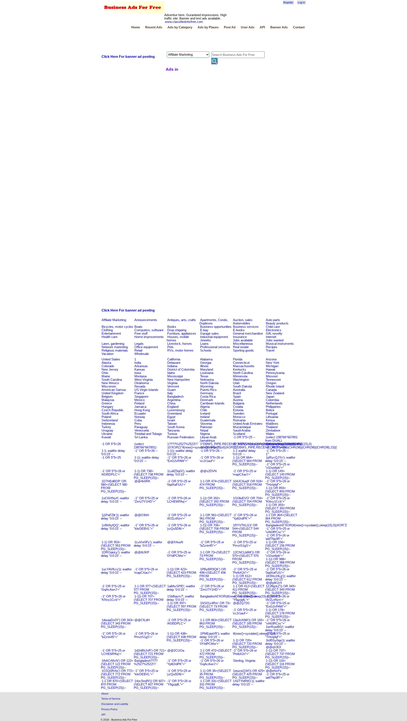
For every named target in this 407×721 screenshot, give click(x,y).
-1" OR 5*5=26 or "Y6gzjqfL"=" (179, 682)
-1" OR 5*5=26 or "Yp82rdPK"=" (244, 516)
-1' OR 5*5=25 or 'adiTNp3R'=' (277, 676)
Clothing (107, 330)
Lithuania (272, 417)
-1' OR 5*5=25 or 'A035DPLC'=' (179, 621)
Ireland (204, 417)
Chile (203, 410)
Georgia (205, 362)
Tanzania (173, 430)
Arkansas (141, 366)
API (262, 27)
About (104, 693)
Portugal (271, 413)
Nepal (204, 430)
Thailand (271, 427)
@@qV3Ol (273, 647)
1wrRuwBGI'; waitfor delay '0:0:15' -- (279, 628)
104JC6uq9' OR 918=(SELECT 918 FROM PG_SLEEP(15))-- (247, 485)
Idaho (171, 373)
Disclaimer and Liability (114, 704)
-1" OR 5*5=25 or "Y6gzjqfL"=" (244, 598)
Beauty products (277, 323)
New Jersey (110, 369)
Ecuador (140, 413)
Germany (206, 393)
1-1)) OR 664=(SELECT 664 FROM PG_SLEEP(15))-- (247, 461)
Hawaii (270, 369)
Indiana (172, 366)
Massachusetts (243, 366)
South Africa (110, 413)
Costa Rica (208, 396)
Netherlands (274, 403)
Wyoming (206, 386)
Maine (106, 376)
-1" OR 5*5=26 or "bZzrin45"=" (113, 635)
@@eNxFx (274, 671)
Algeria (205, 406)
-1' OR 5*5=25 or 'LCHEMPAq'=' (113, 652)
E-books (239, 330)
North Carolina (243, 373)
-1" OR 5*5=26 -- (146, 450)
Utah (236, 383)
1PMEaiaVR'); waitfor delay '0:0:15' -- (214, 635)
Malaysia (108, 400)
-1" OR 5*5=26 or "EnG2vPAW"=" (179, 459)
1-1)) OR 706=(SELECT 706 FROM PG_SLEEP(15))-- (214, 529)
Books (171, 326)
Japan (270, 396)
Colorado (108, 366)
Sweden (238, 413)
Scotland (239, 434)
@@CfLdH (142, 620)
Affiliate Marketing (114, 320)
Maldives (272, 423)
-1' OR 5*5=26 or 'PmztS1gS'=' (146, 635)
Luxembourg (176, 410)
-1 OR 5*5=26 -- (211, 450)
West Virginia (143, 379)
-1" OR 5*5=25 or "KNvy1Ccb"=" (277, 499)
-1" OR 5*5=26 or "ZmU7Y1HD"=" (211, 588)
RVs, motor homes (180, 350)
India (137, 362)
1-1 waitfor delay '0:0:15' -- (244, 452)
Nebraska (207, 379)
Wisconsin (109, 386)
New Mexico (110, 383)
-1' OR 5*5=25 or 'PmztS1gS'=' (244, 543)
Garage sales (209, 333)
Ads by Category (179, 27)
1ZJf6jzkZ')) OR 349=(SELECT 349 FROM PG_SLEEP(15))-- (280, 590)
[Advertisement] (178, 40)
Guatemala (207, 420)
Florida (237, 359)
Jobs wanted (274, 340)
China (171, 403)
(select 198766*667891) (145, 445)
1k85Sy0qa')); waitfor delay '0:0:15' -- (280, 642)
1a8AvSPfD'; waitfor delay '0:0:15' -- (181, 588)
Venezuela (141, 430)
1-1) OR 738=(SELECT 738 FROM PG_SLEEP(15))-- (148, 474)
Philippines (273, 406)
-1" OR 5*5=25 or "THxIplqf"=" (277, 635)
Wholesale (141, 354)
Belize (270, 410)
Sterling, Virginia (244, 660)
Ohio (105, 373)
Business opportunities (215, 326)
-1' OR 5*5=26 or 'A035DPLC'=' (113, 472)
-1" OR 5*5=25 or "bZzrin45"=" (211, 543)
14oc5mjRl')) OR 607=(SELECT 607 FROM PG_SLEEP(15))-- (150, 684)
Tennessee (273, 379)
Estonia (238, 410)
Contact (299, 27)
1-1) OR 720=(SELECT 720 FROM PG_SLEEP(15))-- (247, 644)
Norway (139, 417)
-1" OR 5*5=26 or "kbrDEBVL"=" (146, 527)
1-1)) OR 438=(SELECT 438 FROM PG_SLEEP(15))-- (181, 637)
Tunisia (172, 434)
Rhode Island (275, 386)
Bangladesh (175, 396)
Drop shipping (176, 330)
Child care (273, 326)
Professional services (215, 347)
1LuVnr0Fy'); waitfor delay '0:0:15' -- (148, 543)
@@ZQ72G (241, 603)
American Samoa (114, 390)
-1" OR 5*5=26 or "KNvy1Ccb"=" (113, 598)
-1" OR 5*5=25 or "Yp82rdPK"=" (179, 662)
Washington (241, 379)
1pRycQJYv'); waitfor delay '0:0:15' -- (280, 459)
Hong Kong (142, 410)
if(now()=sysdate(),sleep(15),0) (254, 633)
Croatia (238, 406)
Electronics (273, 330)
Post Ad (230, 27)
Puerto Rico (208, 390)
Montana (140, 376)
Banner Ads (279, 27)
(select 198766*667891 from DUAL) (281, 439)
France (139, 393)
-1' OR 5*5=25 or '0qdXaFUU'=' (179, 483)
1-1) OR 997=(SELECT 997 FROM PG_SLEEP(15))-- (181, 606)
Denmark (206, 400)
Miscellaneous (243, 343)
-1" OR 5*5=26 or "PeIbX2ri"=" (244, 652)
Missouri (272, 376)
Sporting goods (243, 350)
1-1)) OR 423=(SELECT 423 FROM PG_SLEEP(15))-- (181, 573)
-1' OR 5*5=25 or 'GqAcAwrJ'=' (113, 588)
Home (135, 27)
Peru (137, 423)
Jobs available (243, 340)
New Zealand (275, 393)
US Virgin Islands (146, 390)
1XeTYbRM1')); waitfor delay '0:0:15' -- (248, 682)
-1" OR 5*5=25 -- (211, 447)
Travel (270, 350)
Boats (138, 326)
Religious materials (115, 350)
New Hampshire (178, 379)
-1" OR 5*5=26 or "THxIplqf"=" (277, 483)
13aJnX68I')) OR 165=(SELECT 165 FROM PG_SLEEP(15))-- (248, 623)
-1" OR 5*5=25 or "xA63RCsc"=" (277, 530)
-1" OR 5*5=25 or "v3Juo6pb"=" (277, 466)
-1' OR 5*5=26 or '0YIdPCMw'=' (211, 642)
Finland (139, 403)
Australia (239, 390)
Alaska (106, 362)
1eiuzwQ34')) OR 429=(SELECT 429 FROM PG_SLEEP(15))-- (248, 674)
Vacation (107, 354)
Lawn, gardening (113, 343)
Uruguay (107, 430)
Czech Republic (113, 410)
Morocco (239, 417)
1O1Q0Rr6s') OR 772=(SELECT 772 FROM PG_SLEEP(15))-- (117, 674)
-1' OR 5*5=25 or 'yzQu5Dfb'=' (179, 672)
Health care (109, 337)
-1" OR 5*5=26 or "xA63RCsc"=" (277, 621)
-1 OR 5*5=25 (111, 457)
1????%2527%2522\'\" (182, 444)
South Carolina (112, 379)
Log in (301, 2)
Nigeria (205, 434)
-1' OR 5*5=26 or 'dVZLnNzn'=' (277, 598)
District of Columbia (180, 369)
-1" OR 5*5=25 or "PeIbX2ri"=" (244, 571)
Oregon (271, 383)
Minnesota (240, 376)
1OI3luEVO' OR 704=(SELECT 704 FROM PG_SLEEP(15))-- (247, 501)
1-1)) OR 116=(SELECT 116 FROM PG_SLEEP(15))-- (280, 664)
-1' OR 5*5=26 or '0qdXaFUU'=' (277, 571)
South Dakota (242, 386)
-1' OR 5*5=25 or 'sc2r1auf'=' (244, 611)
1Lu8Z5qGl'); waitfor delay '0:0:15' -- (181, 472)
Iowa (137, 373)
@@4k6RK (142, 481)
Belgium (107, 396)
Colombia (272, 400)
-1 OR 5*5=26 (111, 444)
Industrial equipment (214, 337)
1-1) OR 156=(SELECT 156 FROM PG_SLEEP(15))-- (280, 545)
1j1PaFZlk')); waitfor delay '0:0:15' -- (115, 516)
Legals (139, 343)
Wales (270, 434)
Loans (204, 343)
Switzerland (110, 420)
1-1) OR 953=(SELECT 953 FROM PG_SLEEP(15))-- (116, 545)
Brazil (237, 393)
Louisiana (206, 373)
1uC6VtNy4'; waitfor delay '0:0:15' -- (115, 499)
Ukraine (107, 434)
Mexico (139, 400)
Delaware (173, 362)
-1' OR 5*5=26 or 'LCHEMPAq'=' (179, 499)
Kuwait (106, 437)
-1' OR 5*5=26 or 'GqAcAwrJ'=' (211, 662)
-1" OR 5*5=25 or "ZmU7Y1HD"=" (146, 499)
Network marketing (115, 347)
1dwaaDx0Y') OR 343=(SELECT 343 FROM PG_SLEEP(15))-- (117, 623)
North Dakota (209, 383)
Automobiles (241, 323)
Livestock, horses (179, 343)
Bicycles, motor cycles (117, 326)
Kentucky (239, 369)
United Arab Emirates (247, 423)
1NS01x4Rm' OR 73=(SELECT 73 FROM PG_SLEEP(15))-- (215, 606)
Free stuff (141, 333)
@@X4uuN (175, 542)
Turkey (106, 427)
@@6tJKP (141, 552)
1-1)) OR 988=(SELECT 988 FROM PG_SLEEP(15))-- (280, 562)
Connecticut (241, 362)
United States (111, 359)
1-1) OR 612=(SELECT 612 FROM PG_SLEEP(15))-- (247, 579)
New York (272, 362)
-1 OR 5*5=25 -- (244, 437)
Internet (271, 337)
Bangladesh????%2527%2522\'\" (146, 662)
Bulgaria (238, 403)
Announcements (145, 320)
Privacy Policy (109, 709)
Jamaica (140, 406)
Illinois (204, 366)
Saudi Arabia (241, 430)
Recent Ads (153, 27)
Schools (205, 350)
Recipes (271, 347)
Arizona (271, 359)
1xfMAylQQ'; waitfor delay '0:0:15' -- (115, 527)
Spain (237, 396)
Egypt (171, 417)
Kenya (270, 420)
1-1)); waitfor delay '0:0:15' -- (180, 452)
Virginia (172, 383)
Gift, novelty (274, 333)
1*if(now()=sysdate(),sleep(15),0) (289, 444)
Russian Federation (180, 437)
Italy (170, 393)
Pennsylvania (275, 373)
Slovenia (206, 423)
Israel (171, 420)
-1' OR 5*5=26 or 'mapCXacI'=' (146, 571)
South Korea (175, 427)
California (173, 359)
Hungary (107, 406)
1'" (267, 454)
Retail (138, 350)
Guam (171, 390)
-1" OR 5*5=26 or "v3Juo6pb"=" (277, 554)
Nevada (139, 386)
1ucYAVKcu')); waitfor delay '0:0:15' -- (116, 571)
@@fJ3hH (141, 515)
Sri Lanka (141, 437)
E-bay (204, 330)
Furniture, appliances (181, 333)
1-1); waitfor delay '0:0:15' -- (146, 459)
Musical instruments (280, 343)
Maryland (206, 369)
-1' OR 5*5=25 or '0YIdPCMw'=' (179, 554)
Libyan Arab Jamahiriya (207, 439)
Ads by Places (208, 27)
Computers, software (148, 330)
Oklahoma (141, 383)
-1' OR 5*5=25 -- (277, 450)
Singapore (141, 396)
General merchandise (248, 333)
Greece (107, 403)
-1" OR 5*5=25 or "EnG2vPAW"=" (277, 604)
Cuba (138, 420)
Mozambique (242, 427)
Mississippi (175, 376)
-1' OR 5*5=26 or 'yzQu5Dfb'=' (179, 527)
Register (288, 2)
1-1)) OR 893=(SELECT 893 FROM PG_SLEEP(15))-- (280, 491)
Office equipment (146, 347)
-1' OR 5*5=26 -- (277, 447)
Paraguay (141, 427)
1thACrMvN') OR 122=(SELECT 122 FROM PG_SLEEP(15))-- (117, 664)
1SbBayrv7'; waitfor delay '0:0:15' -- (180, 598)
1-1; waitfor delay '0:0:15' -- (113, 452)
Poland (106, 417)
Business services (246, 326)
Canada (271, 390)
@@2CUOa (175, 650)
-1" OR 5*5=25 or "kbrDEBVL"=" (146, 672)
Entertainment (111, 333)
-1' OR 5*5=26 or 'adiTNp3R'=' (277, 537)
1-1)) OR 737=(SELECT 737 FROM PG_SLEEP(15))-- (280, 654)
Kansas (139, 369)
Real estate (241, 347)
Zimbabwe (273, 430)
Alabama (206, 359)
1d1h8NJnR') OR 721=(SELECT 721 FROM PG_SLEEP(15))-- (150, 654)
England (172, 406)
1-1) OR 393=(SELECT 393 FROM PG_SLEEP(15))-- (280, 508)
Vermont (173, 386)
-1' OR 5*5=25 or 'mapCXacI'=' (244, 472)
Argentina (173, 400)
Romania (239, 420)
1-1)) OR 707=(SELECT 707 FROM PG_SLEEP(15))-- (148, 600)
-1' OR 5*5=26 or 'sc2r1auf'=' (211, 459)
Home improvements (149, 337)
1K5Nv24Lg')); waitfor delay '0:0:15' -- (280, 577)
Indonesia (108, 423)
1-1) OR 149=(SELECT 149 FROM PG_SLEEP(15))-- (280, 474)
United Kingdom (113, 393)
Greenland (174, 413)
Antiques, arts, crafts (181, 320)
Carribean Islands (212, 403)
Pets (170, 347)
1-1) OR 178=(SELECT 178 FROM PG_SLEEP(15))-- (280, 613)
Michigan (272, 366)
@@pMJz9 (274, 583)
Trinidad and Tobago (148, 434)
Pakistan (206, 427)
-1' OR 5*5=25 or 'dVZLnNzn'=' (179, 516)
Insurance (240, 337)
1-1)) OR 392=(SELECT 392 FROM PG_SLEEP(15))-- (214, 501)
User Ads (247, 27)
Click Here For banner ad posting (128, 56)
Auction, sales (242, 320)
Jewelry (205, 340)
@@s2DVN (208, 471)
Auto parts (273, 320)
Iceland (205, 413)
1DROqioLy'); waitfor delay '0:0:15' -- (115, 554)
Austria (238, 400)
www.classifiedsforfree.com (184, 21)
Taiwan (172, 423)
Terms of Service (110, 698)
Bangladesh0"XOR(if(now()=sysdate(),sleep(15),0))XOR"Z (306, 525)
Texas (204, 376)
